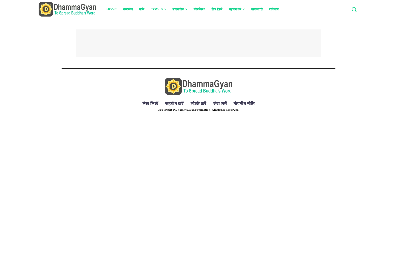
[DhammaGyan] (199, 86)
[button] (354, 9)
